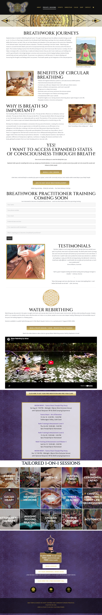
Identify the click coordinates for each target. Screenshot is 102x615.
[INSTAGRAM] (33, 587)
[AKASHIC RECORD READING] (30, 509)
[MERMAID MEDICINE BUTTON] (30, 489)
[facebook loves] (51, 587)
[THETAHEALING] (72, 489)
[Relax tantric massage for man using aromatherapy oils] (51, 468)
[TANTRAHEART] (72, 468)
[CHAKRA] (51, 509)
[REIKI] (51, 489)
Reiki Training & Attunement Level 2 (51, 433)
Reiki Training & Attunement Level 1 (51, 423)
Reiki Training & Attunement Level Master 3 (51, 442)
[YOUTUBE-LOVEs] (69, 587)
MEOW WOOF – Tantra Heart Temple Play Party (51, 405)
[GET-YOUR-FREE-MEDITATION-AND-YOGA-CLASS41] (51, 535)
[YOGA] (30, 468)
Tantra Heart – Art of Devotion (51, 414)
